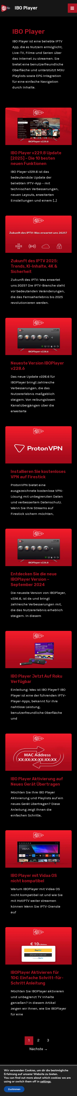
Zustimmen (14, 1089)
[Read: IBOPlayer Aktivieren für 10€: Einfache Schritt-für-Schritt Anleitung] (38, 945)
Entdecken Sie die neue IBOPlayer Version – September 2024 (34, 579)
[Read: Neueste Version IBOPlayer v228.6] (38, 336)
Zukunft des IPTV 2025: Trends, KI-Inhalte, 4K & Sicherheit (34, 266)
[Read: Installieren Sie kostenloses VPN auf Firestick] (38, 444)
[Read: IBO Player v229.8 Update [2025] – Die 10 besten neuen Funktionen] (38, 126)
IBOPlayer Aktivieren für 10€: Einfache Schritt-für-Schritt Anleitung (37, 978)
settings (45, 1081)
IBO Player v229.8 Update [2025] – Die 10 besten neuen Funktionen (36, 158)
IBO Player (26, 8)
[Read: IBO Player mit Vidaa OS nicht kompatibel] (38, 848)
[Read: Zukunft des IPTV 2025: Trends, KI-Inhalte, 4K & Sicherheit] (38, 234)
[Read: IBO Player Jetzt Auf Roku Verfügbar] (38, 649)
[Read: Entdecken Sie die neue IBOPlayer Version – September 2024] (38, 547)
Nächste (38, 1049)
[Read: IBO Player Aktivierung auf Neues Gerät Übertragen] (38, 752)
